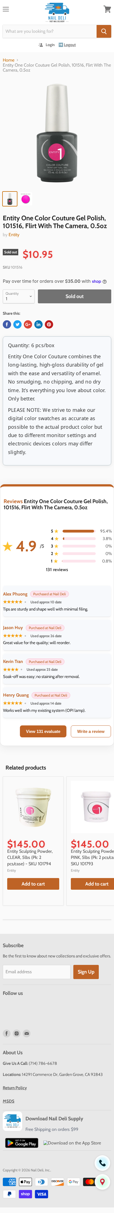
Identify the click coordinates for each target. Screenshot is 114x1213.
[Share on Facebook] (7, 324)
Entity (14, 234)
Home (8, 60)
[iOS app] (72, 1143)
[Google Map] (102, 1182)
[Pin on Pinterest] (49, 324)
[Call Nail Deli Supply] (102, 1163)
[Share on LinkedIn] (38, 324)
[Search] (104, 31)
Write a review (91, 731)
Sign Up (86, 972)
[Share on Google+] (28, 324)
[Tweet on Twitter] (17, 324)
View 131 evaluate (43, 731)
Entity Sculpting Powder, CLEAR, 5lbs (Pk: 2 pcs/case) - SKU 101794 (30, 857)
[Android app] (22, 1143)
